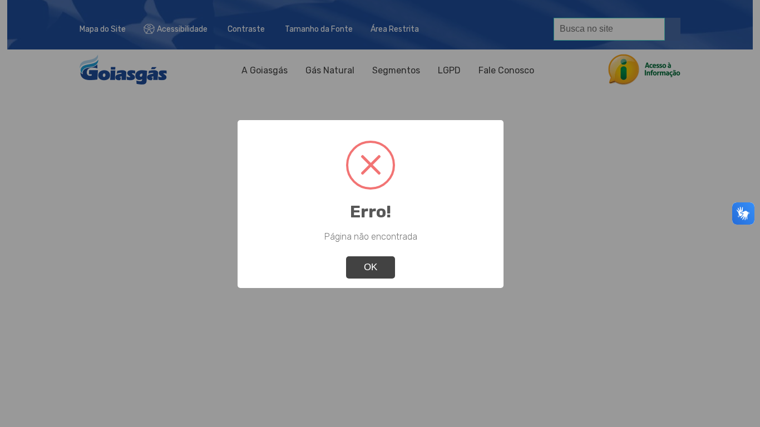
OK (370, 267)
